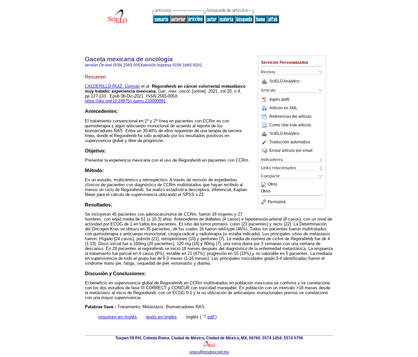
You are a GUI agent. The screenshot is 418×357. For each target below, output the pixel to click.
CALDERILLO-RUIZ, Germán (112, 86)
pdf (211, 316)
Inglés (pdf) (279, 99)
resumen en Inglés (117, 316)
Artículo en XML (283, 108)
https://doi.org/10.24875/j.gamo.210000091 (125, 100)
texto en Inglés (161, 316)
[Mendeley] (264, 184)
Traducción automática (289, 142)
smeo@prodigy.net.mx (209, 352)
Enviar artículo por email (291, 150)
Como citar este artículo (290, 125)
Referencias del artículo (290, 116)
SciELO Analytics (284, 81)
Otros (272, 184)
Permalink (277, 202)
